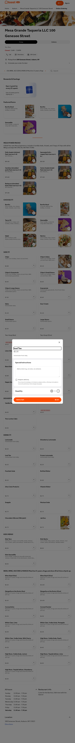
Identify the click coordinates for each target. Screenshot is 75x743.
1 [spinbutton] (54, 391)
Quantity (18, 391)
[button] (37, 399)
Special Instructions (23, 362)
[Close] (59, 342)
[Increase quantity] (58, 391)
